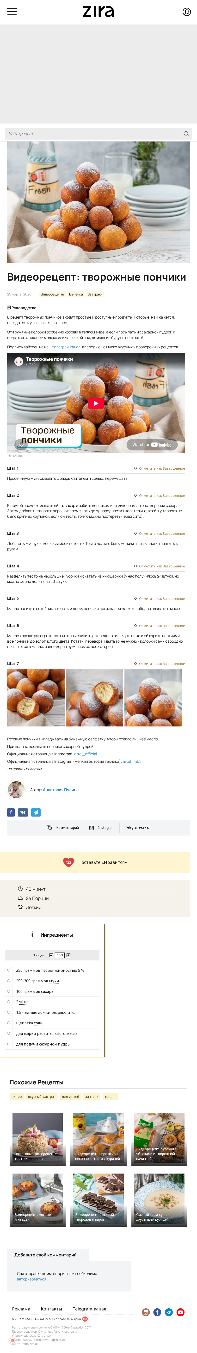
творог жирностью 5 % (62, 970)
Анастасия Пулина (61, 789)
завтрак (91, 1096)
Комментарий (67, 827)
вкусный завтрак (41, 1096)
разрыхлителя (65, 1012)
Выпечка (76, 294)
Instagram (106, 827)
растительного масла (57, 1033)
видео (17, 1096)
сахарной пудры (55, 1044)
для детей (70, 1096)
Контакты (51, 1309)
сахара (47, 991)
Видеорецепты (52, 294)
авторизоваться (31, 1279)
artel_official (85, 753)
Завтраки (95, 294)
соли (38, 1023)
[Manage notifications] (12, 1340)
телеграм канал (66, 347)
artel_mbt (132, 761)
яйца (23, 1001)
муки (54, 981)
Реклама (21, 1309)
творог (110, 1096)
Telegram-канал (137, 827)
